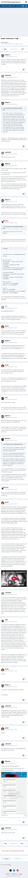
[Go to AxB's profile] (2, 620)
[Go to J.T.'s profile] (2, 307)
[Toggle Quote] (3, 108)
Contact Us (14, 874)
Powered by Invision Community (14, 875)
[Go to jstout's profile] (2, 326)
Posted (11, 56)
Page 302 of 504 (14, 49)
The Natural (5, 42)
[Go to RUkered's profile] (2, 164)
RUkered (7, 164)
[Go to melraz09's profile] (2, 76)
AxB (6, 619)
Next (23, 49)
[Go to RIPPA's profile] (2, 221)
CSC (6, 397)
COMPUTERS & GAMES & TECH (15, 44)
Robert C (7, 55)
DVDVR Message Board (10, 2)
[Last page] (26, 49)
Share (7, 858)
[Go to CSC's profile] (2, 398)
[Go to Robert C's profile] (2, 55)
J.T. (6, 306)
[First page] (2, 49)
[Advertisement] (14, 23)
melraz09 (8, 75)
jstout (7, 326)
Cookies (20, 874)
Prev (5, 49)
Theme (7, 874)
